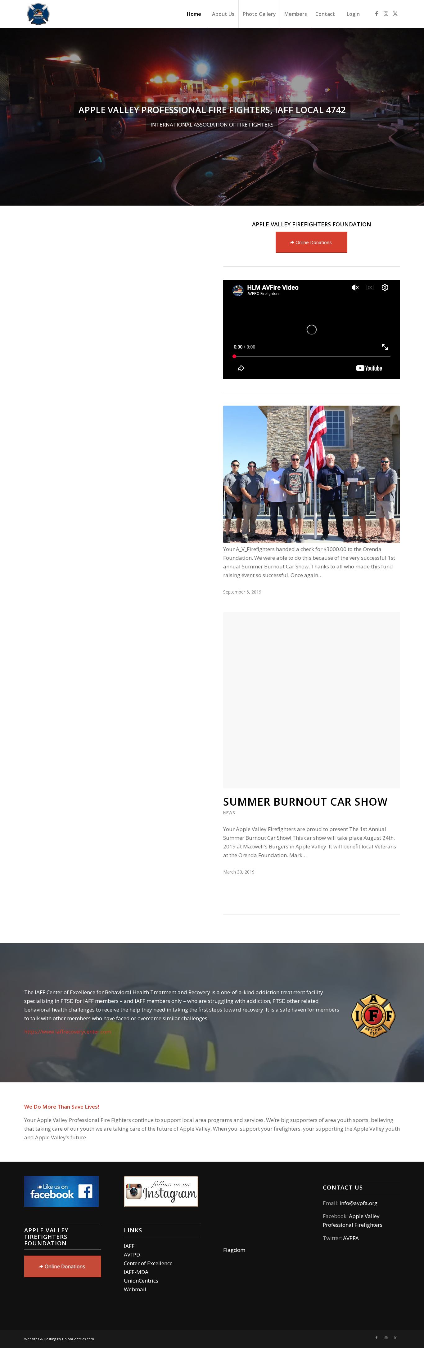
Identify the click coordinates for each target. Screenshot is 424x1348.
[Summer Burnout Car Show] (311, 700)
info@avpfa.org (358, 1203)
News (229, 813)
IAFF (129, 1245)
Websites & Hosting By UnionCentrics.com (59, 1339)
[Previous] (5, 116)
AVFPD (132, 1254)
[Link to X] (395, 13)
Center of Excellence (148, 1263)
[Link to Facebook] (376, 13)
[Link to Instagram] (385, 13)
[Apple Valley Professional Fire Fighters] (38, 14)
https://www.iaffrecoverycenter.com (67, 1031)
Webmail (135, 1289)
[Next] (418, 116)
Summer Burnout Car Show (305, 801)
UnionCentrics (141, 1280)
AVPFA (351, 1238)
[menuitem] (194, 14)
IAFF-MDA (136, 1271)
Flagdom (234, 1249)
